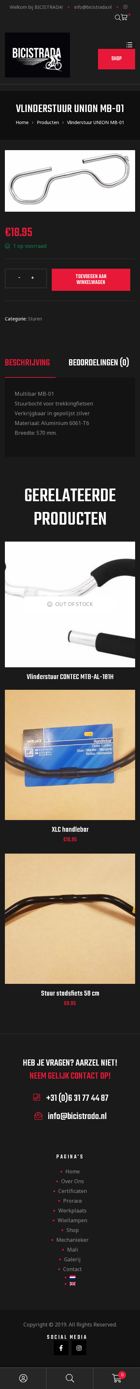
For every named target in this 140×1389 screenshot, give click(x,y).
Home (72, 1171)
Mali (72, 1249)
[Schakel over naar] (70, 1277)
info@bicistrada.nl (93, 7)
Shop (72, 1230)
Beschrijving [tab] (27, 363)
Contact (72, 1269)
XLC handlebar (70, 830)
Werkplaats (72, 1210)
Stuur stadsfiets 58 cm (70, 994)
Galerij (72, 1259)
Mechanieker (72, 1239)
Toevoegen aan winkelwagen (91, 280)
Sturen (35, 319)
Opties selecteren (70, 763)
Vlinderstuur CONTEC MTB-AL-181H (70, 677)
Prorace (72, 1200)
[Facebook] (61, 1347)
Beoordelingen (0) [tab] (99, 363)
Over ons (72, 1181)
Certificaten (72, 1191)
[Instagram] (125, 7)
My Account (23, 1378)
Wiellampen (72, 1220)
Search (70, 1378)
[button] (116, 59)
